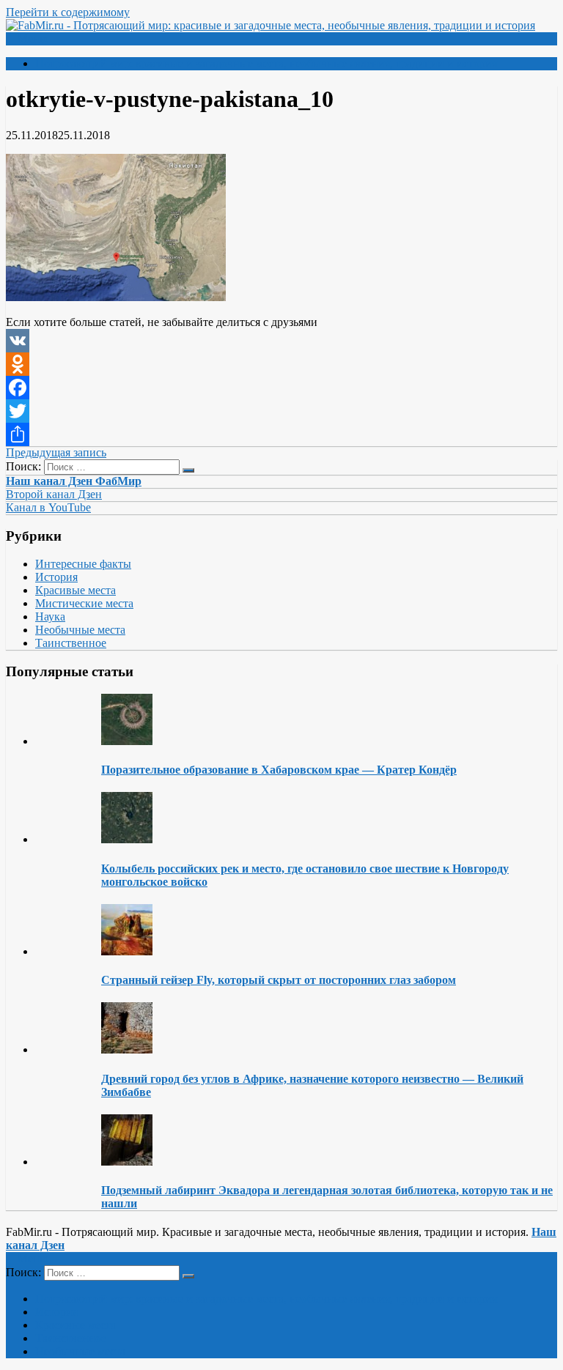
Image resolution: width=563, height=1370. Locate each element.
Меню (33, 38)
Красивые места (75, 590)
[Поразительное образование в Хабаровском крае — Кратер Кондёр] (126, 741)
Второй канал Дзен (54, 494)
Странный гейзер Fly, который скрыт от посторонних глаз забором (278, 980)
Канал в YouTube (48, 507)
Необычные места (80, 629)
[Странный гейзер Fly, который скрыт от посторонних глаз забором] (126, 951)
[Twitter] (281, 411)
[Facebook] (281, 387)
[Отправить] (281, 434)
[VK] (281, 340)
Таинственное (70, 643)
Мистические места (84, 603)
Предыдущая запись (56, 452)
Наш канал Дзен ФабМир (73, 481)
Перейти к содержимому (68, 12)
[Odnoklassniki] (281, 364)
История (56, 577)
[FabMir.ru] (270, 25)
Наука (50, 616)
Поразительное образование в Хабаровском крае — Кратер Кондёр (279, 769)
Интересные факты (83, 564)
